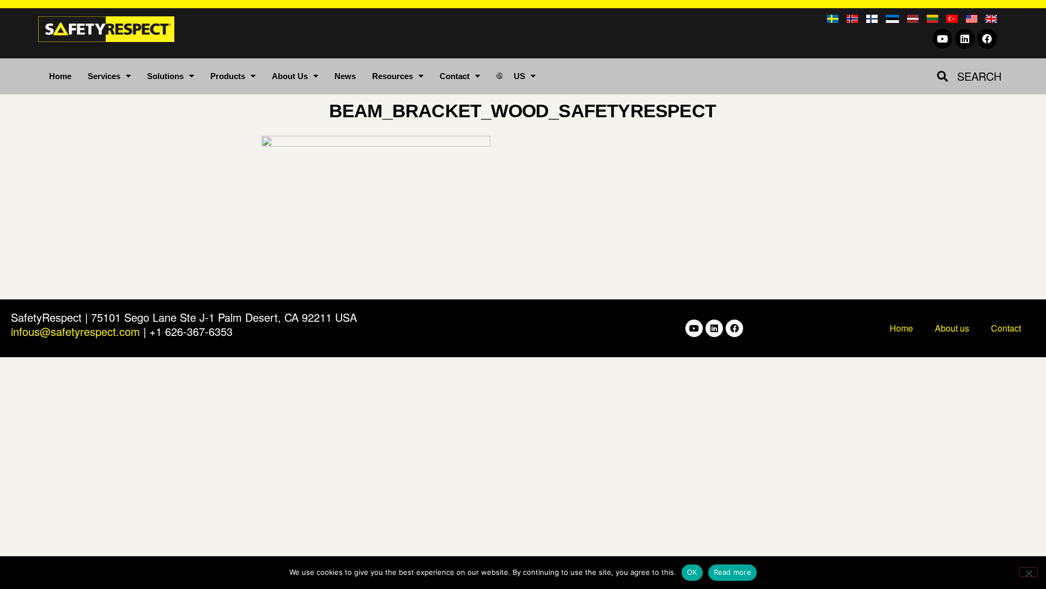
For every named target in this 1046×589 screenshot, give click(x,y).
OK (692, 572)
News (345, 76)
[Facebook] (987, 39)
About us (952, 328)
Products (227, 76)
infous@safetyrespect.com (75, 331)
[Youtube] (942, 39)
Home (60, 76)
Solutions (165, 76)
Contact (455, 76)
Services (104, 76)
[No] (1028, 572)
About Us (290, 76)
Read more (732, 572)
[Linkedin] (965, 39)
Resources (392, 76)
